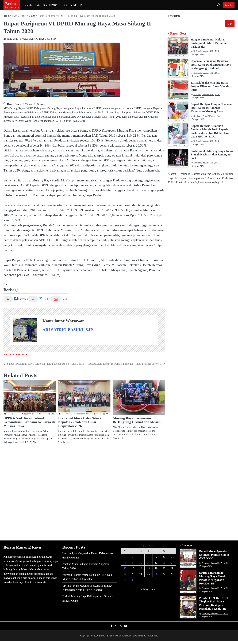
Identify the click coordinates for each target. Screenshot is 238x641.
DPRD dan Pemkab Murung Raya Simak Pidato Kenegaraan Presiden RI (212, 578)
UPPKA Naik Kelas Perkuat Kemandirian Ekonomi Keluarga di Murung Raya (29, 422)
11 (148, 562)
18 (148, 568)
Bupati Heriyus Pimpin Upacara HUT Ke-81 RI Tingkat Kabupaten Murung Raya (211, 108)
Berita (10, 3)
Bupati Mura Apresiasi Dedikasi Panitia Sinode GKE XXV (214, 555)
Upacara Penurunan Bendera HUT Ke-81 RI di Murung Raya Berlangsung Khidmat (211, 64)
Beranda (28, 5)
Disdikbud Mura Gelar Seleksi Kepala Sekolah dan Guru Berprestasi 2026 (80, 422)
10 (140, 562)
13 (164, 562)
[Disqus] (84, 492)
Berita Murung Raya (15, 355)
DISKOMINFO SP (72, 5)
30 (132, 579)
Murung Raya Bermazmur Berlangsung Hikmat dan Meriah (137, 420)
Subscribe (229, 5)
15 (125, 568)
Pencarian (174, 15)
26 (156, 574)
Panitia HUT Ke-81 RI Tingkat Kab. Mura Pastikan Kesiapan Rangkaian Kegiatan (213, 603)
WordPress (152, 635)
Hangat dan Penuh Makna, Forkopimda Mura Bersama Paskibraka (209, 43)
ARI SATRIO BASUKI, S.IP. (39, 38)
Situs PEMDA (50, 5)
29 (125, 579)
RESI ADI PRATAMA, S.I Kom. (207, 116)
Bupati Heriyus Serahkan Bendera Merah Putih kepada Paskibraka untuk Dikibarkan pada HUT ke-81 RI (210, 131)
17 (140, 568)
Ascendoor (127, 635)
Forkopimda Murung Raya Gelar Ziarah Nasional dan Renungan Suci (212, 154)
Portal (38, 5)
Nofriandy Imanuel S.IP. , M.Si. (206, 51)
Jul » (153, 589)
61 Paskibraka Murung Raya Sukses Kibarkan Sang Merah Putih (210, 86)
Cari (230, 23)
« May (144, 589)
